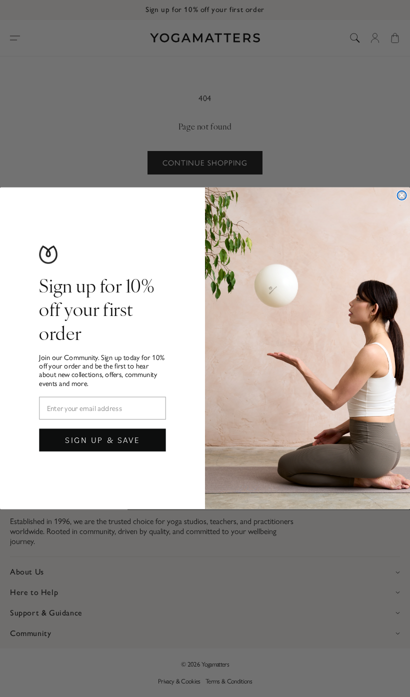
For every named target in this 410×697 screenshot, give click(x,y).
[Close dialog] (401, 195)
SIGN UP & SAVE (102, 439)
